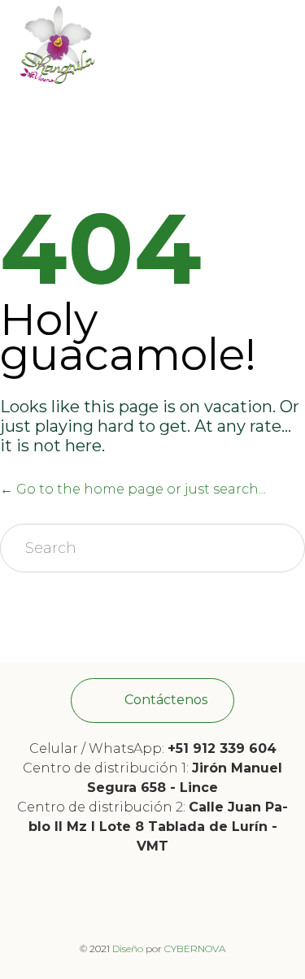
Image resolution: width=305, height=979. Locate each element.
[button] (152, 700)
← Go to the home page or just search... (133, 489)
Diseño (127, 948)
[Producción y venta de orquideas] (57, 44)
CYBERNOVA (194, 948)
